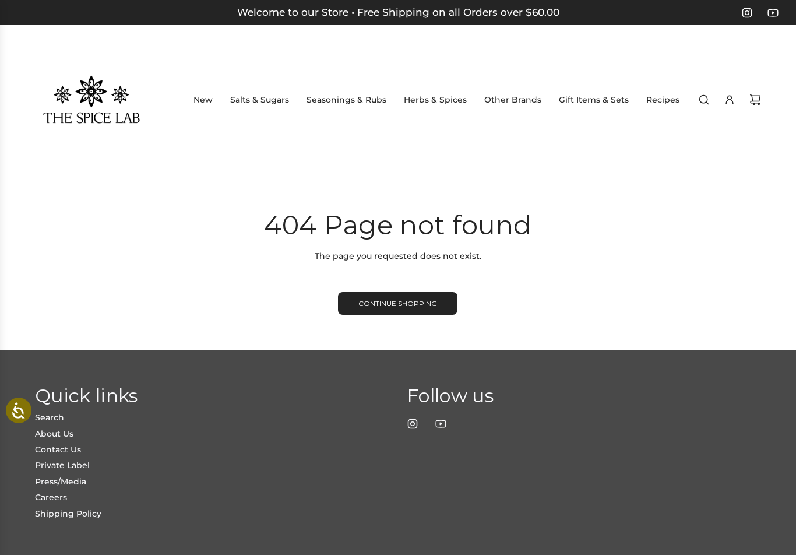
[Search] (704, 100)
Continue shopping (397, 303)
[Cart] (755, 100)
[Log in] (729, 100)
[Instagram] (747, 13)
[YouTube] (773, 13)
